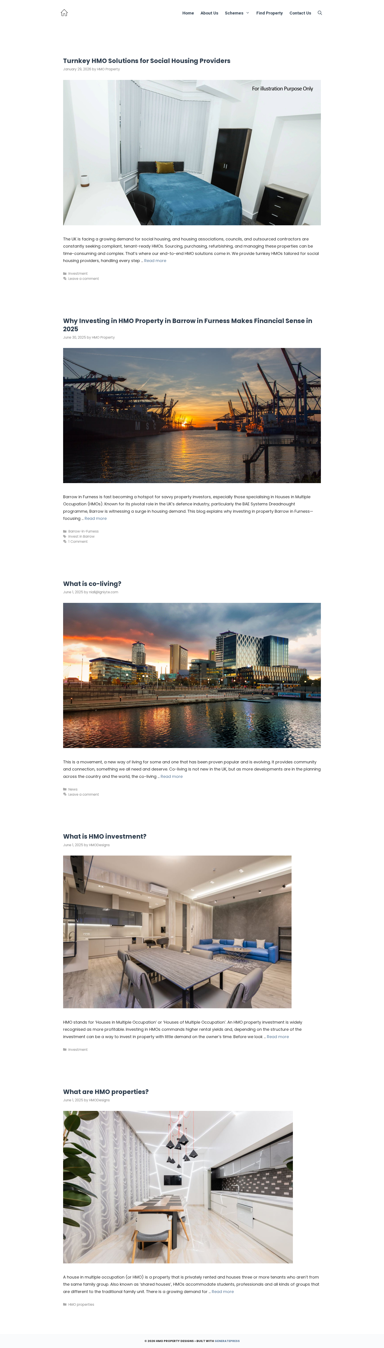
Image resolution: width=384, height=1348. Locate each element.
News (73, 789)
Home (188, 13)
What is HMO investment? (104, 836)
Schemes (234, 13)
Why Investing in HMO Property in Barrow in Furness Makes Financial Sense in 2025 (187, 325)
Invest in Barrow (81, 536)
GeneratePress (227, 1341)
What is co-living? (92, 583)
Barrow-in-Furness (83, 531)
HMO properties (81, 1304)
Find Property (269, 13)
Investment (78, 273)
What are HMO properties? (106, 1092)
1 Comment (78, 541)
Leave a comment (83, 278)
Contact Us (300, 13)
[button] (319, 13)
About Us (209, 13)
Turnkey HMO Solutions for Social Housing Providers (146, 61)
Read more (155, 260)
